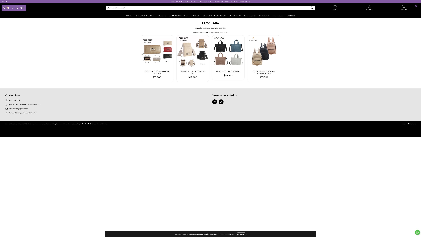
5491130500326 (14, 100)
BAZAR (161, 16)
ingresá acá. (81, 124)
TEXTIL (194, 16)
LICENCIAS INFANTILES (213, 16)
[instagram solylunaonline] (3, 2)
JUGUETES (234, 16)
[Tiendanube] (409, 124)
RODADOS (249, 16)
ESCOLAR (277, 16)
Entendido (241, 234)
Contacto (291, 16)
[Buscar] (312, 8)
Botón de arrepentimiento (98, 124)
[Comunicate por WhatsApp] (417, 232)
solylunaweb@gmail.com (18, 109)
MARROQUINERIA (144, 16)
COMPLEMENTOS (178, 16)
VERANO (263, 16)
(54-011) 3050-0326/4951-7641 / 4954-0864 (24, 105)
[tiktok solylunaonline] (6, 2)
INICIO (129, 16)
